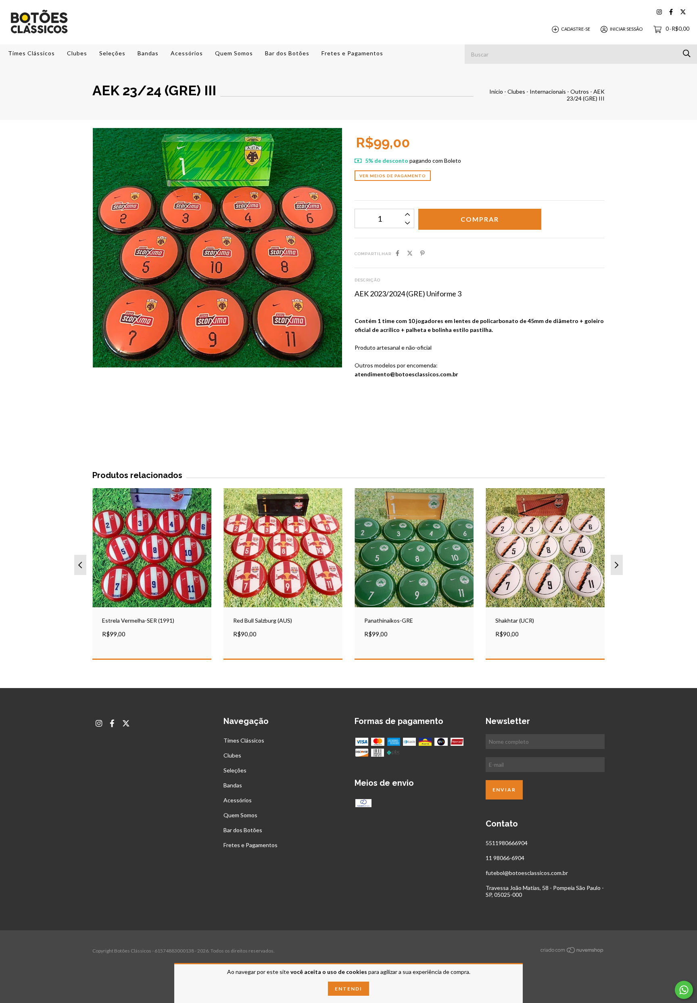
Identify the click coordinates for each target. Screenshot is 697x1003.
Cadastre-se (575, 28)
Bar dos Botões (287, 53)
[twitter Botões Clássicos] (683, 12)
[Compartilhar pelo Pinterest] (422, 253)
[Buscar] (687, 53)
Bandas (148, 53)
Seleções (112, 53)
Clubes (77, 53)
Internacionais (548, 91)
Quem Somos (234, 53)
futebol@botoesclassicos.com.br (527, 872)
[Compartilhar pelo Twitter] (410, 253)
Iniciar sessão (626, 28)
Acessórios (187, 53)
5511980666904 (507, 842)
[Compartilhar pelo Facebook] (397, 253)
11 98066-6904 (505, 857)
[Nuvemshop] (572, 951)
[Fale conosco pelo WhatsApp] (684, 990)
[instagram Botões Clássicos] (659, 12)
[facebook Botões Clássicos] (671, 12)
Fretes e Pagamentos (352, 53)
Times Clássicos (31, 53)
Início (496, 91)
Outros (579, 91)
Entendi (348, 989)
